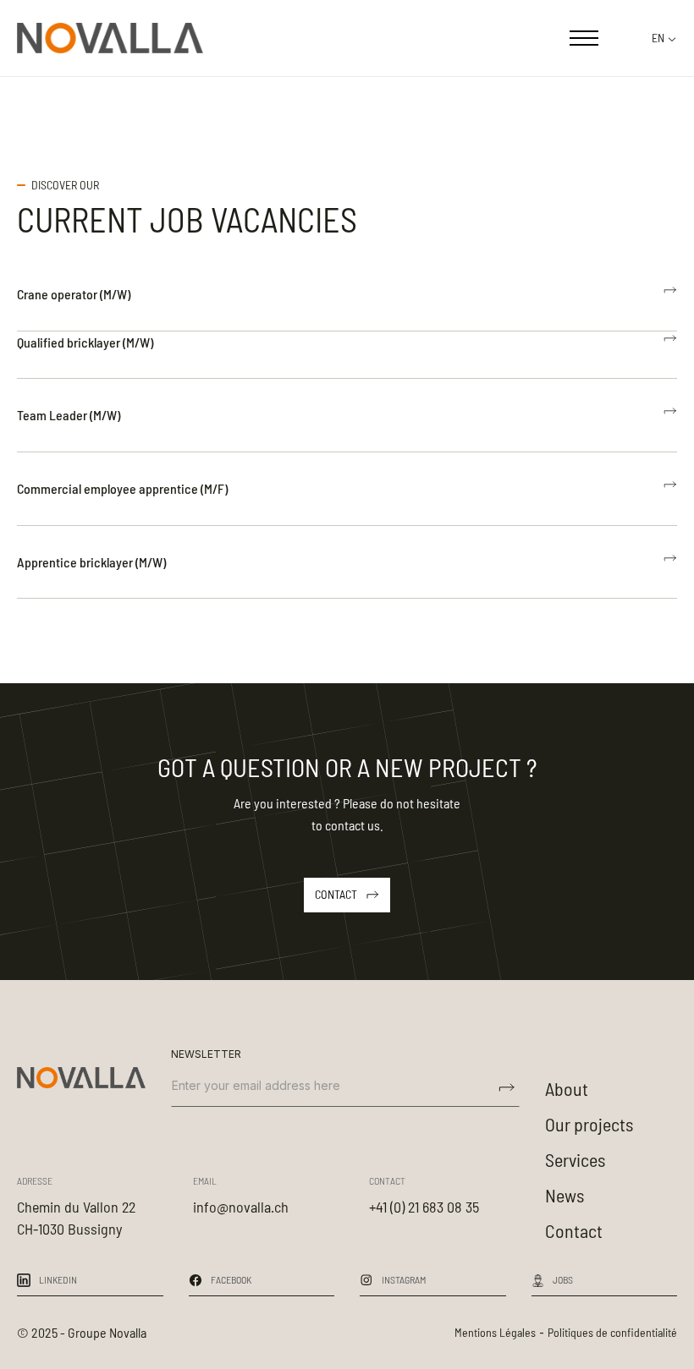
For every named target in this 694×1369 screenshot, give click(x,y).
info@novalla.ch (241, 1206)
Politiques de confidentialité (612, 1332)
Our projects (589, 1123)
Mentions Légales (495, 1332)
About (566, 1088)
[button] (584, 38)
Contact (574, 1230)
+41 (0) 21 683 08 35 (424, 1206)
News (564, 1195)
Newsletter (206, 1054)
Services (575, 1159)
